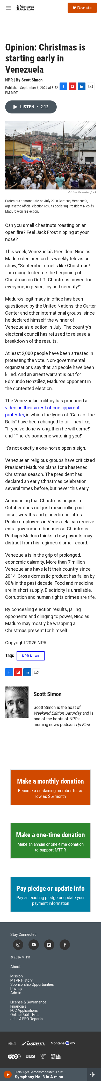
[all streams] (94, 1074)
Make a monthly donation (50, 781)
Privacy (16, 989)
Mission (16, 976)
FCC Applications (24, 1011)
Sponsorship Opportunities (32, 985)
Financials (18, 1006)
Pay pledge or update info (50, 888)
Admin (15, 993)
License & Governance (28, 1002)
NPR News (30, 656)
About (15, 967)
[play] (8, 1074)
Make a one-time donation (50, 835)
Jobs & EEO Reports (26, 1019)
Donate (84, 7)
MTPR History (21, 980)
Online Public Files (24, 1015)
